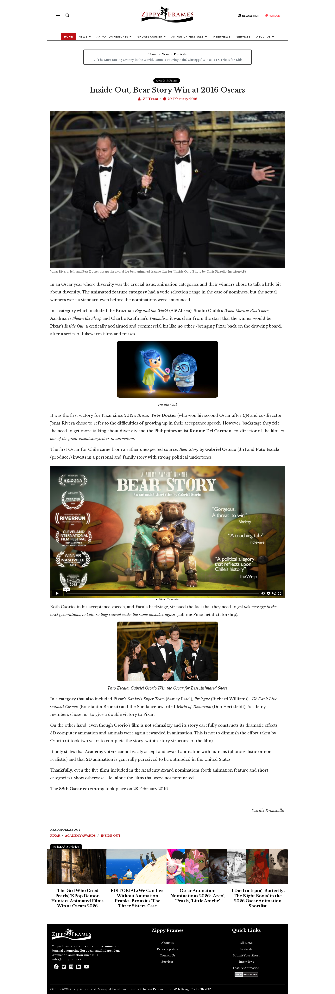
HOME (68, 36)
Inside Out (111, 835)
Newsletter (250, 15)
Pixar (55, 835)
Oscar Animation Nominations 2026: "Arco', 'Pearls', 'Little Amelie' (197, 895)
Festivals (246, 949)
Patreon (274, 15)
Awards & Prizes (167, 80)
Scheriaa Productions (155, 989)
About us (167, 943)
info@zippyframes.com (69, 959)
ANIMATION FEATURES (112, 36)
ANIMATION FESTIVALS (187, 36)
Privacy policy (167, 949)
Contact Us (167, 955)
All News (246, 943)
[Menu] (58, 15)
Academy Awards (81, 835)
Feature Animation (246, 968)
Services (167, 961)
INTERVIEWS (222, 36)
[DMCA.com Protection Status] (246, 974)
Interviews (246, 961)
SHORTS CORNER (149, 36)
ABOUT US (263, 36)
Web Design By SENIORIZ (192, 989)
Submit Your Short (246, 955)
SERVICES (243, 36)
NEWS (83, 36)
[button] (67, 15)
